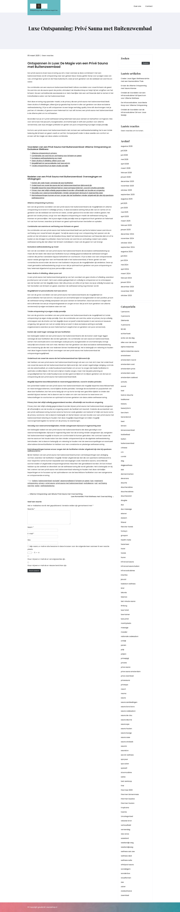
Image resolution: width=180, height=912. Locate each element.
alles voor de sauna (129, 342)
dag (122, 461)
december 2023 (127, 286)
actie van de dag (127, 338)
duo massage (126, 509)
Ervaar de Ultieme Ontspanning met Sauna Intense (134, 87)
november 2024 (127, 238)
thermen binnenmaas (130, 794)
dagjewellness (126, 465)
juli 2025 (124, 203)
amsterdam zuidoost (129, 377)
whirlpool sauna (127, 864)
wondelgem (126, 869)
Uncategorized (127, 816)
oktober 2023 (126, 295)
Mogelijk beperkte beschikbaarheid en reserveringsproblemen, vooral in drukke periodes (68, 188)
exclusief (56, 481)
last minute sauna (128, 601)
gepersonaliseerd (67, 481)
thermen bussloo (128, 799)
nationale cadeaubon (129, 636)
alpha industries (127, 347)
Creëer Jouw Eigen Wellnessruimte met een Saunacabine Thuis (135, 79)
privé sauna (50, 483)
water (37, 486)
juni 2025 (124, 207)
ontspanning (33, 483)
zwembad (125, 895)
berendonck (126, 417)
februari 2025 (126, 225)
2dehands (125, 320)
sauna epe (125, 724)
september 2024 (128, 247)
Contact (148, 6)
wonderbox (125, 873)
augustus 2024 (127, 251)
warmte (31, 486)
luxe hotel (125, 610)
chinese (124, 447)
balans (35, 481)
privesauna (125, 680)
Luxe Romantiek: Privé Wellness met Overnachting (92, 496)
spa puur (124, 759)
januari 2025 (126, 229)
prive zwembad (127, 676)
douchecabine (127, 487)
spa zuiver (125, 763)
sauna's (124, 746)
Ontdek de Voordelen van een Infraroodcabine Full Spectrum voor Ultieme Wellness (133, 95)
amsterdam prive (128, 368)
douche (124, 483)
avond (123, 386)
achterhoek (126, 333)
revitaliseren (88, 483)
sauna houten (126, 728)
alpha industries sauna (130, 351)
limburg (124, 605)
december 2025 (127, 181)
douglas (124, 500)
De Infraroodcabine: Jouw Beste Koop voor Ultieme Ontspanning (134, 103)
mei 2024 (124, 265)
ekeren (124, 513)
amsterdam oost (128, 364)
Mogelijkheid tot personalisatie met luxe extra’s (51, 163)
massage (124, 627)
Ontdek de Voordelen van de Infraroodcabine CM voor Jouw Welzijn (133, 112)
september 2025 (128, 194)
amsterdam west (128, 373)
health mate (126, 540)
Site (29, 540)
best (123, 421)
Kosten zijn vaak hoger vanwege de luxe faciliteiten (52, 183)
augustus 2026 (126, 146)
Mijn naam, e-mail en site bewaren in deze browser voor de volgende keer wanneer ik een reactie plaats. (68, 547)
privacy (42, 483)
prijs (122, 649)
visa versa (125, 834)
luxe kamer (125, 614)
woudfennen (126, 878)
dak (122, 469)
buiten (123, 439)
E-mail (31, 533)
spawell (124, 768)
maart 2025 (125, 221)
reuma (123, 693)
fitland (123, 522)
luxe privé (125, 619)
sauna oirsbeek (127, 742)
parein (123, 645)
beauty (124, 404)
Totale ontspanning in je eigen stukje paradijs (50, 165)
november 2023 (127, 291)
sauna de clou (126, 715)
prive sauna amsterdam (131, 671)
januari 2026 (126, 177)
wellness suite (126, 860)
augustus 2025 (126, 199)
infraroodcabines (128, 570)
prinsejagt (125, 658)
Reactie (31, 509)
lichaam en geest (82, 481)
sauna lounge (126, 733)
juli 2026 (124, 150)
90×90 (123, 329)
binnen (123, 426)
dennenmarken (127, 474)
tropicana (125, 807)
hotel (123, 548)
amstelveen (126, 355)
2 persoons (125, 316)
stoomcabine (126, 772)
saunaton (125, 750)
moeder (124, 632)
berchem (125, 412)
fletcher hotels (127, 526)
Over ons (137, 6)
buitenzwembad (45, 481)
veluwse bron (126, 821)
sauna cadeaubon (128, 711)
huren (123, 557)
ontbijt (123, 641)
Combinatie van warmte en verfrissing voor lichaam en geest (57, 155)
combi (123, 456)
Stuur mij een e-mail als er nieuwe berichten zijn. (47, 565)
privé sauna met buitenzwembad (69, 483)
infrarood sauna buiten (130, 566)
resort (123, 689)
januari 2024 (126, 282)
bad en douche (127, 395)
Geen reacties (47, 55)
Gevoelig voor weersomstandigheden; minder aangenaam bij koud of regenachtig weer (67, 193)
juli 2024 (124, 256)
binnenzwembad (128, 430)
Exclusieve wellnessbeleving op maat (47, 158)
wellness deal (126, 856)
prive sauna (125, 667)
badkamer (125, 399)
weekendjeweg (127, 847)
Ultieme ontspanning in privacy (44, 153)
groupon (124, 535)
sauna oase (125, 737)
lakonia (124, 592)
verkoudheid (126, 825)
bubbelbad (125, 434)
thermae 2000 (127, 790)
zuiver (123, 886)
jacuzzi (123, 579)
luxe (92, 481)
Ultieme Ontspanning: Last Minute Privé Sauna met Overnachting (55, 494)
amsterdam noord (128, 360)
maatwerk (98, 481)
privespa (124, 684)
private (124, 663)
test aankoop (126, 781)
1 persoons (125, 311)
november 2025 (127, 186)
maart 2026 (125, 168)
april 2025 (125, 216)
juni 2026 (124, 155)
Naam (31, 527)
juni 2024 (124, 260)
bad (122, 390)
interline (124, 575)
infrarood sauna (127, 562)
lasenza (124, 597)
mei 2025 (124, 212)
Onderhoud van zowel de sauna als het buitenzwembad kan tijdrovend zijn (62, 185)
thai (122, 785)
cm (122, 452)
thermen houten (127, 803)
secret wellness (127, 755)
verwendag (125, 829)
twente (124, 812)
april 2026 (125, 164)
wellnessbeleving (47, 486)
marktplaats (126, 623)
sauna (123, 698)
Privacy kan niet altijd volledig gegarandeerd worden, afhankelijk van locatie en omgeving (68, 190)
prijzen (123, 654)
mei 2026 (124, 159)
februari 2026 (126, 172)
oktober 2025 (126, 190)
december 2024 (127, 234)
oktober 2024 (126, 243)
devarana (125, 478)
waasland (125, 838)
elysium (124, 518)
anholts (124, 382)
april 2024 (125, 269)
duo (122, 505)
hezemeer (125, 544)
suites (123, 777)
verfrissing (102, 483)
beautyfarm (126, 408)
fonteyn (124, 531)
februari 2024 (126, 278)
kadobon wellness (128, 584)
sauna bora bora (127, 706)
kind (122, 588)
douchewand (126, 496)
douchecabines (127, 491)
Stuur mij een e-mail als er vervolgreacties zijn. (46, 559)
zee (122, 882)
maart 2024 (126, 273)
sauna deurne (126, 720)
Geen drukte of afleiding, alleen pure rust (48, 160)
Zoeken (125, 58)
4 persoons (125, 325)
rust (96, 483)
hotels (123, 553)
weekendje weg (127, 842)
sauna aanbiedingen (129, 702)
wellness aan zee (128, 851)
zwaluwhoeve (126, 891)
